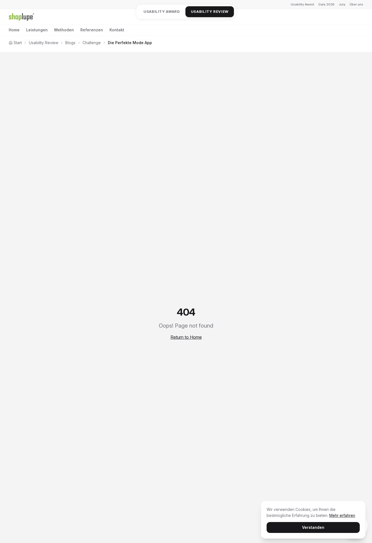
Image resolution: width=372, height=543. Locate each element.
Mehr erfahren (342, 515)
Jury (342, 4)
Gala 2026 (326, 4)
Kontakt (116, 30)
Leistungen (37, 30)
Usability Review (209, 11)
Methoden (64, 30)
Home (14, 30)
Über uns (356, 4)
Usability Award (302, 4)
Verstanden (313, 527)
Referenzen (91, 30)
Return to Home (186, 337)
